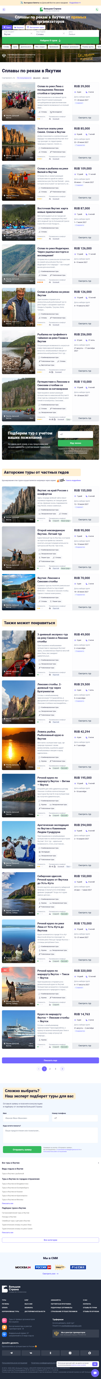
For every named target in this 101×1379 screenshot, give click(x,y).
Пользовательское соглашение (14, 1363)
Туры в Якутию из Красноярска (14, 1196)
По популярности (24, 78)
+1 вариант (79, 103)
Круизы (20, 27)
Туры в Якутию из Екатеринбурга (15, 1188)
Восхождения (57, 112)
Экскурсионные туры (48, 412)
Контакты (87, 1304)
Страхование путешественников (64, 1311)
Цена (15, 47)
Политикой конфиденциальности (75, 451)
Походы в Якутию (9, 1217)
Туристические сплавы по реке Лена (16, 1225)
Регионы (5, 1304)
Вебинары (29, 1308)
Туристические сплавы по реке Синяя (17, 1229)
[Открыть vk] (31, 1353)
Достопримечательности (35, 1311)
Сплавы (6, 47)
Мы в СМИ (28, 1304)
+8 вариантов (80, 547)
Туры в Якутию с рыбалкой (13, 1174)
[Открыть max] (89, 1353)
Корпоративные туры (10, 1311)
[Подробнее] (23, 1329)
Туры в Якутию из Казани (12, 1192)
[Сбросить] (31, 33)
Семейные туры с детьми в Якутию (16, 1221)
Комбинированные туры (50, 148)
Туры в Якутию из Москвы (12, 1200)
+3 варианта (79, 651)
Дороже (45, 78)
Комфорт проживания (70, 47)
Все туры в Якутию (11, 1163)
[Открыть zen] (70, 1353)
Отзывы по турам (90, 1308)
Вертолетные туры (47, 365)
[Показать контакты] (97, 10)
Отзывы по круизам (91, 1311)
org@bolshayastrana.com (71, 1326)
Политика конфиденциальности (44, 1363)
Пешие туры (45, 557)
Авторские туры (37, 27)
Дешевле (37, 78)
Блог (26, 1300)
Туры (8, 27)
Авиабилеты (56, 1300)
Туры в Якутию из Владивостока (15, 1184)
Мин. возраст (40, 47)
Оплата (5, 1308)
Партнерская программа (61, 1304)
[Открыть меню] (4, 10)
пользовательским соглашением (75, 453)
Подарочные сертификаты (61, 1308)
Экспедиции (45, 852)
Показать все (7, 1203)
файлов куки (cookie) (78, 1365)
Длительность (26, 47)
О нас (85, 1300)
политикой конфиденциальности (69, 1149)
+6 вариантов (80, 1031)
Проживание (53, 47)
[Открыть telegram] (11, 1353)
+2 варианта (79, 225)
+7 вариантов (80, 145)
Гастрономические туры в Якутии (15, 1213)
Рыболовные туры (58, 152)
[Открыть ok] (50, 1353)
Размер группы (88, 47)
